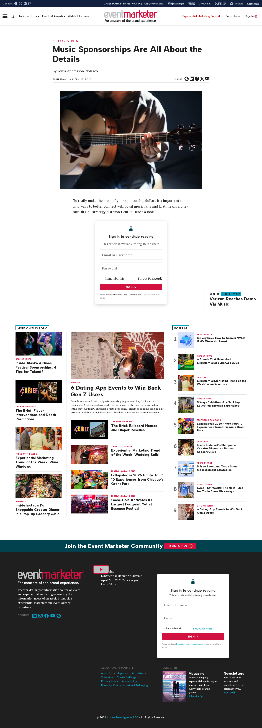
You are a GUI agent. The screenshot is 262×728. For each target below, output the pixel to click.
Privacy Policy (109, 681)
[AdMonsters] (236, 3)
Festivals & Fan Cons (123, 471)
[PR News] (191, 3)
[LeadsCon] (220, 3)
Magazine (122, 673)
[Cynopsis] (205, 3)
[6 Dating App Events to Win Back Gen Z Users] (117, 355)
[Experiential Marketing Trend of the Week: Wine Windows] (39, 438)
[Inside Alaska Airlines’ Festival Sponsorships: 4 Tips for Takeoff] (39, 343)
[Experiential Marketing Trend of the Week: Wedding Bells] (90, 454)
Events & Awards (52, 16)
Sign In (249, 16)
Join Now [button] (178, 546)
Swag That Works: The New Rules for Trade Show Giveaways (220, 489)
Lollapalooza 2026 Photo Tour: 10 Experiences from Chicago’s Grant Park (137, 479)
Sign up (228, 692)
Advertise (137, 673)
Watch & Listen (77, 16)
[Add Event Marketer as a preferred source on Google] (186, 78)
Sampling (21, 501)
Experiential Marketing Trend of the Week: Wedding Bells (135, 452)
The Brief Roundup (26, 407)
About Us (106, 673)
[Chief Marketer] (154, 4)
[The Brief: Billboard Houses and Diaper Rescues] (90, 429)
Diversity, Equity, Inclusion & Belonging (124, 685)
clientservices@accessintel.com (127, 294)
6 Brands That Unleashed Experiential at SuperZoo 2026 (218, 361)
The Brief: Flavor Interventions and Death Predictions (36, 414)
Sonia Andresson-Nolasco (77, 71)
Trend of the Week (26, 454)
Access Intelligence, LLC (122, 717)
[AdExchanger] (176, 3)
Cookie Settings (126, 677)
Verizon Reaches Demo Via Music (233, 301)
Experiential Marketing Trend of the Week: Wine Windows (37, 462)
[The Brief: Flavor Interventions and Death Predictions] (39, 391)
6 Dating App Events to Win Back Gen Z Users (220, 511)
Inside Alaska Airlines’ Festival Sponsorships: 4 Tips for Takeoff (36, 367)
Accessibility (129, 681)
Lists (34, 16)
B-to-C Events (65, 41)
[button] (5, 16)
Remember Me (115, 278)
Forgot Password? (150, 278)
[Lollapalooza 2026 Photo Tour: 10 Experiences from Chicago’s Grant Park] (90, 479)
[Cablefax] (253, 4)
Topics (23, 16)
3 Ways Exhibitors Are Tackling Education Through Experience (218, 403)
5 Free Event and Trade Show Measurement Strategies (217, 468)
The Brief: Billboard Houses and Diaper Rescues (134, 428)
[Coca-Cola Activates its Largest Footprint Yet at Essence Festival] (90, 503)
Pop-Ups (75, 383)
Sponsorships (23, 359)
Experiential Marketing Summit (201, 16)
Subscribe (232, 16)
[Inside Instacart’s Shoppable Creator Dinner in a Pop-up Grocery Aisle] (39, 485)
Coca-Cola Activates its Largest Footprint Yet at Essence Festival (131, 504)
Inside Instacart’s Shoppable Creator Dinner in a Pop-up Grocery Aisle (38, 509)
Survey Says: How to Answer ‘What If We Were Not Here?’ (221, 339)
